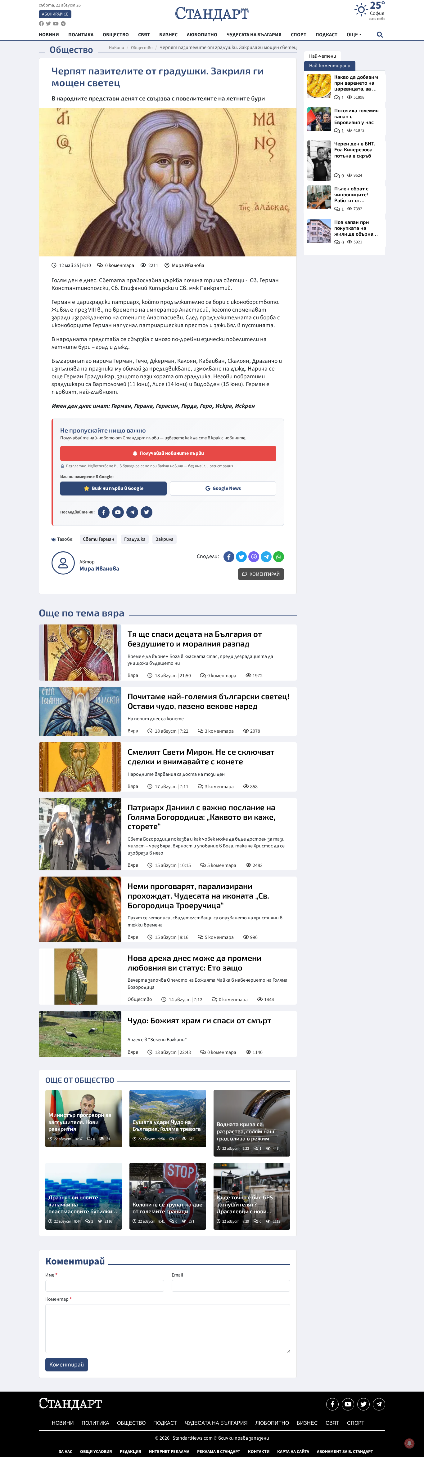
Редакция (130, 1452)
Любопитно (272, 1423)
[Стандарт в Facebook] (104, 512)
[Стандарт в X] (146, 512)
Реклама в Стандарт (218, 1452)
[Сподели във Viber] (253, 556)
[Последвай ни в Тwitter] (363, 1404)
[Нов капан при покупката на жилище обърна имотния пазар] (319, 231)
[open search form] (379, 34)
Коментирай (264, 574)
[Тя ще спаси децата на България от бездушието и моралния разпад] (80, 652)
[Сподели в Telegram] (266, 556)
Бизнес (307, 1423)
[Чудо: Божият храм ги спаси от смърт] (80, 1034)
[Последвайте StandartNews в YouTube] (56, 23)
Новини (116, 48)
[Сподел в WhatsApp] (278, 556)
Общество (142, 48)
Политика (95, 1423)
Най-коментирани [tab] (329, 65)
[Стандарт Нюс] (70, 1408)
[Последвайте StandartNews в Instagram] (48, 23)
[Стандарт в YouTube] (118, 512)
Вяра (133, 675)
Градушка (135, 539)
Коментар (58, 1299)
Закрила (165, 539)
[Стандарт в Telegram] (132, 512)
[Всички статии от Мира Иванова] (63, 563)
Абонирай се (55, 14)
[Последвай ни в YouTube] (348, 1404)
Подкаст (165, 1423)
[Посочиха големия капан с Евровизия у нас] (319, 119)
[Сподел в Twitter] (241, 556)
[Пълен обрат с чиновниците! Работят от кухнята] (319, 197)
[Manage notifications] (409, 1443)
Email (177, 1275)
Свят (332, 1423)
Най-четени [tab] (322, 56)
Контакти (258, 1452)
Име (51, 1275)
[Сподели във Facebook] (228, 556)
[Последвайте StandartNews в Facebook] (41, 23)
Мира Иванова (188, 265)
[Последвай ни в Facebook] (332, 1404)
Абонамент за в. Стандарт (345, 1452)
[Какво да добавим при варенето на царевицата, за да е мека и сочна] (319, 86)
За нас (65, 1452)
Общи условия (96, 1452)
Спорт (355, 1423)
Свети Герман (98, 539)
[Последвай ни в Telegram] (379, 1404)
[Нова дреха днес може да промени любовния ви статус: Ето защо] (80, 976)
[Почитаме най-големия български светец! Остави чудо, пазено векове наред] (80, 711)
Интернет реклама (169, 1452)
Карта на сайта (293, 1452)
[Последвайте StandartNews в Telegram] (63, 23)
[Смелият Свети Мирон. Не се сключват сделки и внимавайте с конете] (80, 767)
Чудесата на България (216, 1423)
